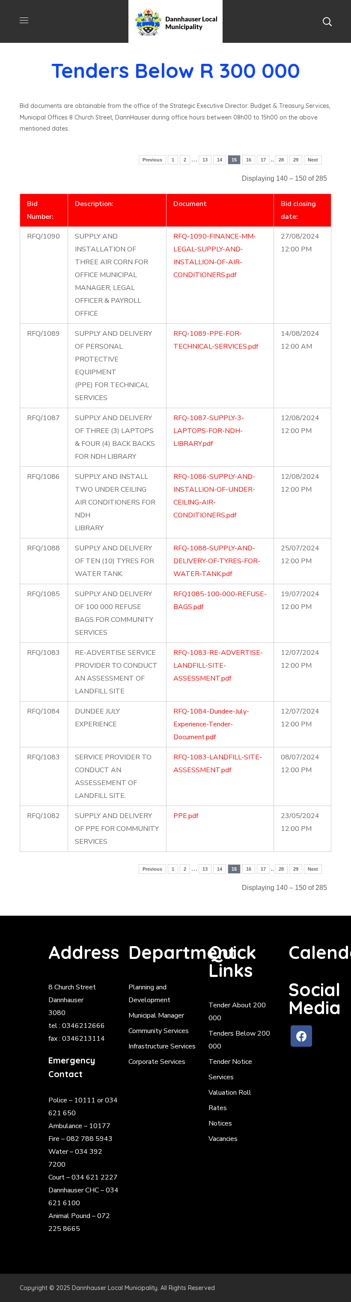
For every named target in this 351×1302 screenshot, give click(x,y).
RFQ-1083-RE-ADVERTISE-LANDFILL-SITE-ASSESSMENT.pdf (218, 665)
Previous (152, 159)
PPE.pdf (185, 816)
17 (263, 159)
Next (313, 159)
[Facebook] (301, 1036)
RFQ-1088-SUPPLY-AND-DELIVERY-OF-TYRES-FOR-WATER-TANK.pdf (216, 561)
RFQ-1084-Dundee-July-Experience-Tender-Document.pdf (211, 724)
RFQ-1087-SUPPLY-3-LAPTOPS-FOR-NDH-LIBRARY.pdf (208, 430)
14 (219, 159)
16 (248, 159)
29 (295, 159)
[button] (327, 21)
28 (281, 159)
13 (205, 159)
